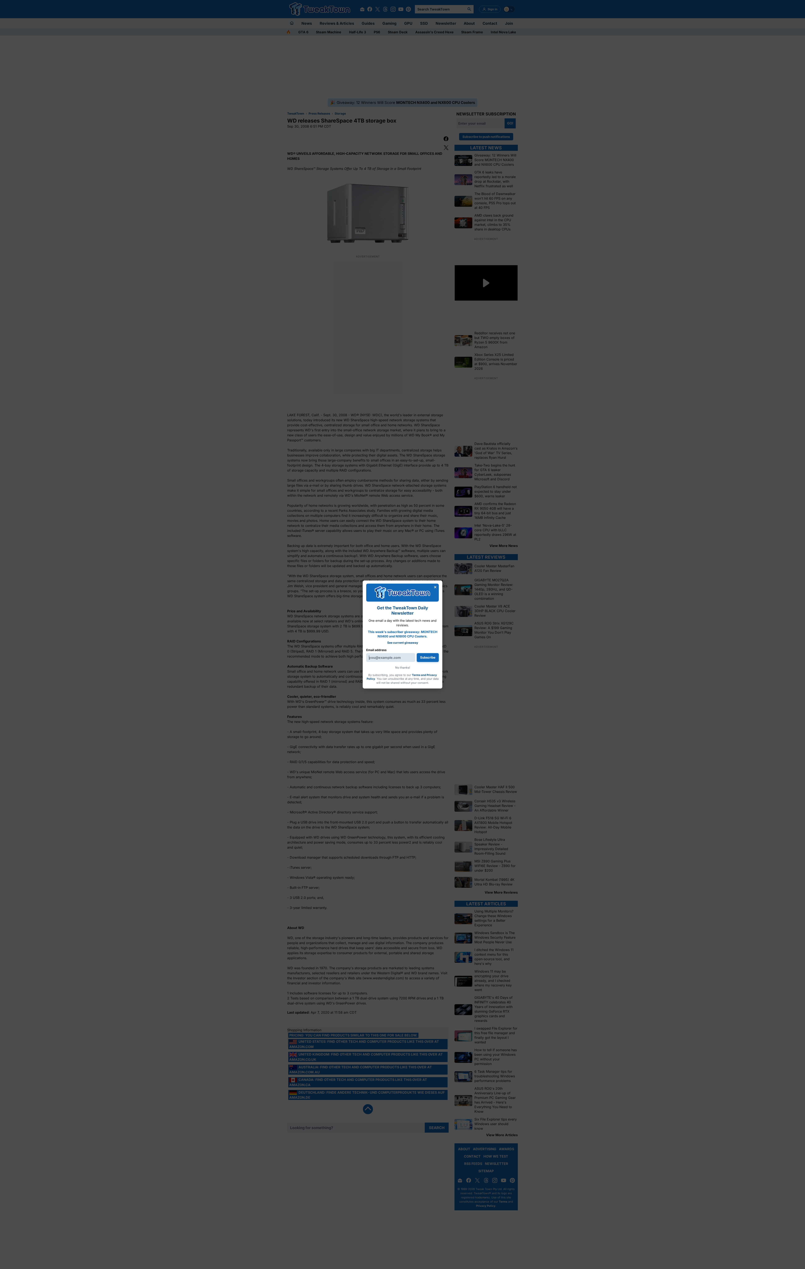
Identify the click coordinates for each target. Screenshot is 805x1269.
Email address (376, 650)
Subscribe (427, 657)
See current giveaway (402, 642)
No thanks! (402, 667)
